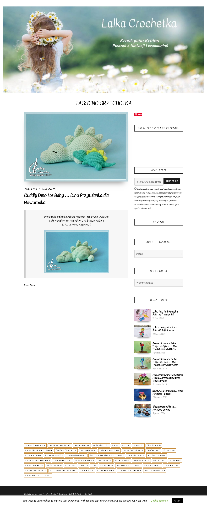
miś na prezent (101, 445)
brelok (126, 445)
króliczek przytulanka (37, 460)
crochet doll (172, 465)
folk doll (70, 465)
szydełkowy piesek (35, 445)
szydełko (138, 445)
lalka (115, 445)
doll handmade (88, 450)
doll (94, 465)
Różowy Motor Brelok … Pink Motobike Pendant (168, 392)
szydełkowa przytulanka (63, 470)
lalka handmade (105, 470)
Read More (29, 285)
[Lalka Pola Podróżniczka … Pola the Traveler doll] (142, 315)
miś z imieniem (54, 465)
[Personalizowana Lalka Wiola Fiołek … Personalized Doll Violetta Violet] (142, 378)
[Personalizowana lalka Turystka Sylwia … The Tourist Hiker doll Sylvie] (142, 347)
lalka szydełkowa (109, 450)
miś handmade (122, 460)
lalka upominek (136, 455)
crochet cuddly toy (66, 450)
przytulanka (104, 460)
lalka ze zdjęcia (54, 455)
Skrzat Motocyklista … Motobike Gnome (165, 408)
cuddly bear (106, 465)
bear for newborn (85, 460)
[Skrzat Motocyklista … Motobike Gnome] (142, 410)
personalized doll (76, 455)
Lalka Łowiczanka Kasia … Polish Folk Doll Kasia (166, 329)
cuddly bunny (154, 445)
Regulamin (51, 494)
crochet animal (152, 465)
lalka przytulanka (133, 450)
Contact (158, 222)
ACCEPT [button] (177, 500)
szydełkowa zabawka (129, 470)
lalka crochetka (34, 465)
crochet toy (153, 450)
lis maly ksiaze (33, 455)
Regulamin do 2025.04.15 (70, 494)
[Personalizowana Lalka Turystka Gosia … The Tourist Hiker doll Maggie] (142, 363)
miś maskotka (82, 445)
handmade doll (141, 460)
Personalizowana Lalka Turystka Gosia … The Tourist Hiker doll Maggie (165, 362)
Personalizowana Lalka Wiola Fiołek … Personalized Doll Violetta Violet (168, 378)
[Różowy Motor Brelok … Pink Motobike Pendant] (142, 394)
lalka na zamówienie (60, 445)
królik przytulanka (35, 470)
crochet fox (87, 470)
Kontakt (88, 494)
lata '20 (84, 465)
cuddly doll (159, 460)
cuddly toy (169, 450)
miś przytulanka (156, 455)
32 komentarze (47, 189)
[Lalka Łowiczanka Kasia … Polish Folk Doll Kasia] (142, 331)
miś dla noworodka (155, 470)
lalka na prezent (63, 460)
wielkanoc (175, 460)
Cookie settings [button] (159, 500)
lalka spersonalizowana (38, 450)
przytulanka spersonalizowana (107, 455)
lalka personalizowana (38, 475)
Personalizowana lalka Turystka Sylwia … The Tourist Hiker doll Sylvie (165, 346)
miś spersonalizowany (129, 465)
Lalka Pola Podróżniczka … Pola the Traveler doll (167, 313)
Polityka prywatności (33, 494)
